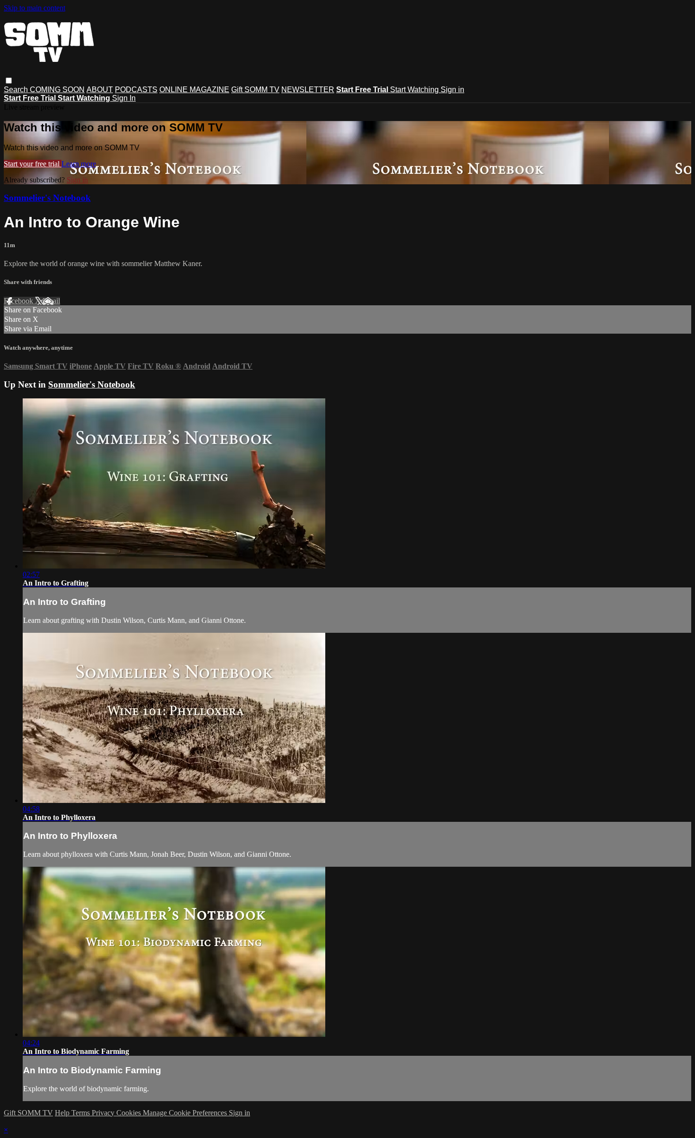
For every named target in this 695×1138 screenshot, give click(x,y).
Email (51, 301)
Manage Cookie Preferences (186, 1113)
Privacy (104, 1113)
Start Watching (415, 90)
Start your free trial (32, 164)
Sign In (124, 98)
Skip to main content (34, 8)
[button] (9, 81)
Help (63, 1113)
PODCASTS (136, 90)
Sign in (452, 90)
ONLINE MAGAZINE (194, 90)
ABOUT (100, 90)
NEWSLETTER (307, 90)
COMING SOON (57, 90)
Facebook (19, 301)
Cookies (129, 1113)
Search (17, 90)
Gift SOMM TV (255, 90)
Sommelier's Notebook (47, 198)
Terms (81, 1113)
